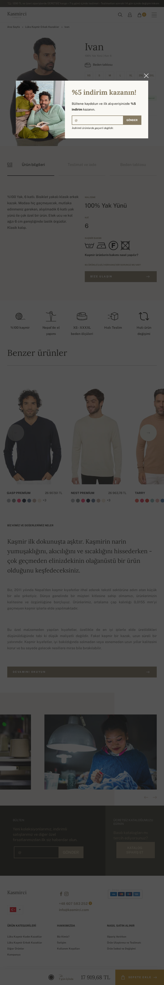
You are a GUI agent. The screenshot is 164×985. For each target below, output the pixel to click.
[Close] (145, 75)
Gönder (132, 120)
